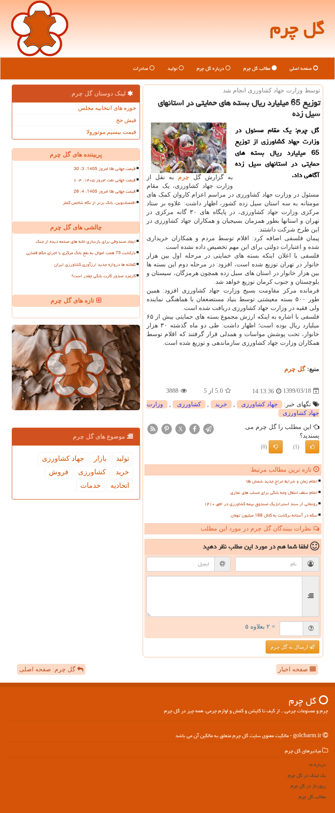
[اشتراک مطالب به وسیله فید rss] (153, 428)
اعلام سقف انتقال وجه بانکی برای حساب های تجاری (274, 492)
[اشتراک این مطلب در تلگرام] (208, 428)
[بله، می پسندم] (312, 446)
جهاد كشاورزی (259, 404)
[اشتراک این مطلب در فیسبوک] (194, 428)
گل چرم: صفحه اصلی (48, 669)
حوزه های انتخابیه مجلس (107, 108)
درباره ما (317, 764)
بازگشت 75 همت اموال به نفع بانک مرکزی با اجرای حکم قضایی (81, 252)
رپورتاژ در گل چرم (308, 785)
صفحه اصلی (301, 68)
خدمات (90, 485)
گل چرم (297, 28)
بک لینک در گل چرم (307, 775)
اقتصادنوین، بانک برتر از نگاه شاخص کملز (99, 202)
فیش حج (126, 120)
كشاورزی (189, 404)
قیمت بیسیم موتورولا (111, 132)
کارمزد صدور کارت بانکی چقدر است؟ (104, 276)
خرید (221, 404)
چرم (183, 177)
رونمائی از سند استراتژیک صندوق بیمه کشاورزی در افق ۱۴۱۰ (261, 504)
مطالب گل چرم (257, 68)
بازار (100, 458)
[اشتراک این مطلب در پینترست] (167, 428)
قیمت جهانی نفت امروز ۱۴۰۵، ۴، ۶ (105, 180)
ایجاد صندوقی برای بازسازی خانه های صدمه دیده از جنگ (86, 241)
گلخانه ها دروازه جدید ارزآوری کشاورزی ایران (95, 264)
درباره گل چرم (211, 68)
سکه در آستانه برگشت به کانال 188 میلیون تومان (274, 515)
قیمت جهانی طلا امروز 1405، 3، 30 (105, 168)
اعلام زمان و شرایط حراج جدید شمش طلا (282, 481)
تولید (173, 68)
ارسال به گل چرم (289, 647)
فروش (58, 472)
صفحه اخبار (294, 669)
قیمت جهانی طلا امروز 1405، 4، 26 (105, 191)
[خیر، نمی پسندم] (276, 446)
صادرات (141, 68)
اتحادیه (119, 485)
